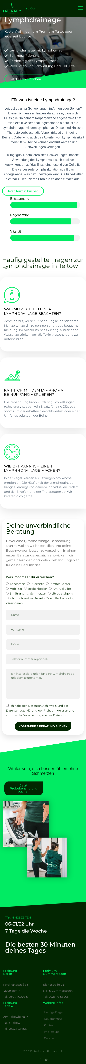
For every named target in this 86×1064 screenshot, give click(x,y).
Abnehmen (17, 584)
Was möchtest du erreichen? (30, 577)
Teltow (29, 8)
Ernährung (17, 593)
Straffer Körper (60, 584)
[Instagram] (46, 1059)
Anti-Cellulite (62, 589)
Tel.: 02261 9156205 (56, 996)
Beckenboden (37, 589)
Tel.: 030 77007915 (15, 996)
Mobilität (16, 589)
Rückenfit (37, 584)
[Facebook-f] (40, 1059)
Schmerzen (38, 593)
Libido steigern (62, 593)
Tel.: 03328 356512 (15, 1029)
